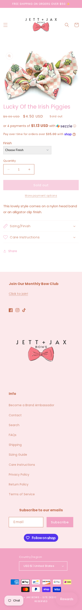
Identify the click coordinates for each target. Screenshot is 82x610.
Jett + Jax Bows (28, 597)
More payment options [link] (41, 195)
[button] (5, 25)
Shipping (15, 445)
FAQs (12, 435)
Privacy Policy (19, 474)
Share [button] (12, 251)
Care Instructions (22, 464)
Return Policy (18, 484)
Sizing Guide (18, 454)
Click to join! (18, 293)
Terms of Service (22, 494)
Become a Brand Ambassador (31, 405)
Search (14, 425)
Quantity (9, 161)
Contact (15, 415)
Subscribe (60, 522)
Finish (7, 143)
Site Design (50, 597)
